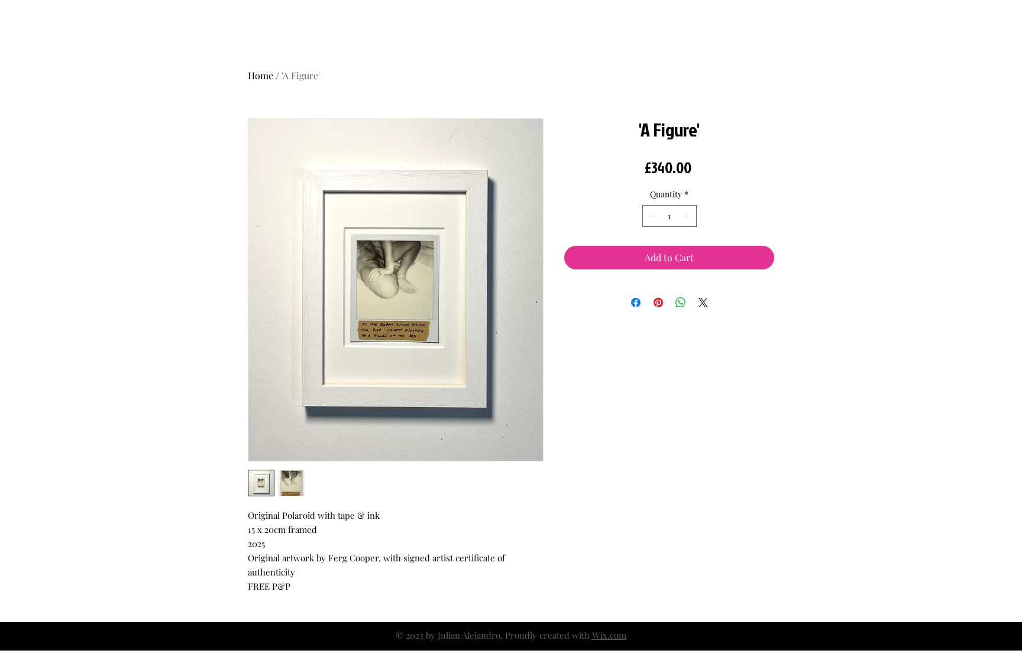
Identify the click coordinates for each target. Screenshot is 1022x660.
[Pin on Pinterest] (658, 302)
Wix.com (609, 635)
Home (260, 75)
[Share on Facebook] (636, 302)
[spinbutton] (669, 216)
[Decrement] (651, 216)
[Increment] (687, 216)
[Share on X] (703, 302)
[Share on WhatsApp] (681, 302)
